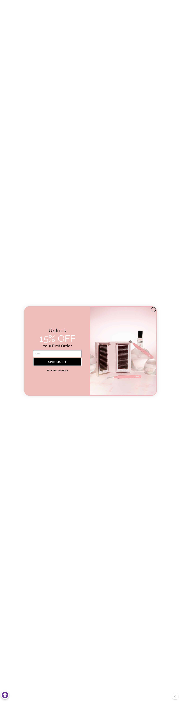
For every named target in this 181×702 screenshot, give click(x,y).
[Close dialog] (153, 309)
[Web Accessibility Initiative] (5, 695)
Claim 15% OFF (57, 362)
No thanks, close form (57, 370)
